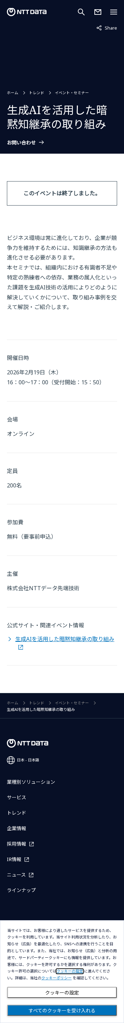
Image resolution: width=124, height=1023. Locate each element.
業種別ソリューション (31, 782)
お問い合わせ (21, 142)
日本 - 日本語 (28, 759)
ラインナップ (21, 890)
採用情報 (16, 843)
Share (106, 27)
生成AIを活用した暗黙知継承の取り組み (64, 639)
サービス (16, 797)
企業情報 (16, 828)
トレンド (36, 92)
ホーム (12, 92)
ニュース (16, 874)
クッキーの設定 (62, 993)
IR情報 (14, 859)
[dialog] (62, 971)
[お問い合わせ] (98, 12)
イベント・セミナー (72, 92)
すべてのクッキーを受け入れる (62, 1010)
